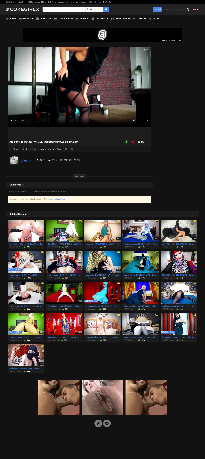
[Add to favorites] (66, 149)
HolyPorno (52, 2)
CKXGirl (30, 2)
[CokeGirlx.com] (23, 9)
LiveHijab (74, 2)
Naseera (83, 2)
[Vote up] (126, 142)
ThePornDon (107, 2)
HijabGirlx (21, 2)
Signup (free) (60, 199)
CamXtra (98, 2)
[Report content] (72, 149)
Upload (158, 9)
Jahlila (90, 2)
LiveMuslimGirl (63, 2)
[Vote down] (132, 142)
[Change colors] (188, 9)
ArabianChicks (40, 2)
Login (51, 199)
